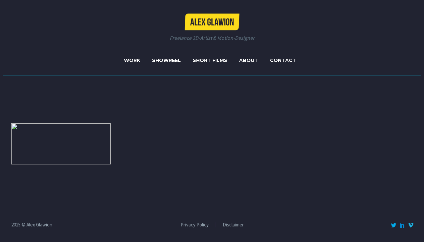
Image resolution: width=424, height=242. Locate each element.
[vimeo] (410, 225)
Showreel (166, 60)
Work (132, 60)
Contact (283, 60)
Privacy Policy (195, 224)
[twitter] (393, 225)
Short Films (210, 60)
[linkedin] (402, 225)
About (248, 60)
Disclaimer (233, 224)
